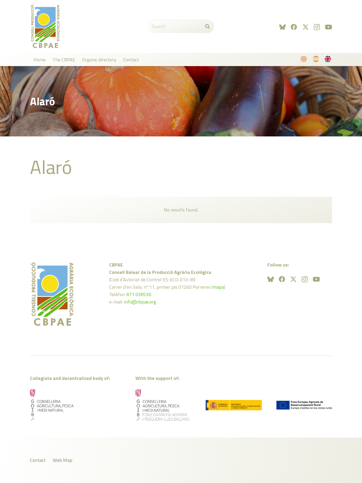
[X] (305, 27)
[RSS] (282, 27)
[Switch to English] (329, 60)
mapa (218, 287)
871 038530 (138, 294)
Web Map (62, 460)
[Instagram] (317, 27)
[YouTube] (328, 27)
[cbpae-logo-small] (45, 26)
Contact (38, 460)
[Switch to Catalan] (305, 60)
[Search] (207, 26)
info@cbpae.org (140, 301)
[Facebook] (294, 27)
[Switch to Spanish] (317, 60)
